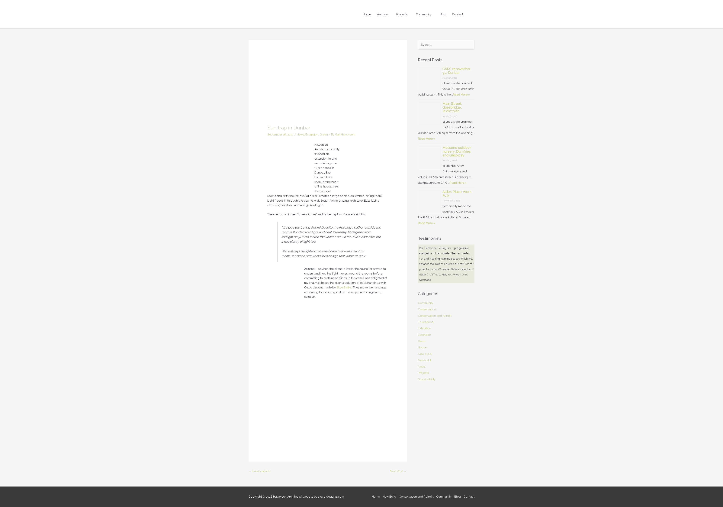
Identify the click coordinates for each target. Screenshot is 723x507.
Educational (426, 306)
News (300, 134)
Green (324, 134)
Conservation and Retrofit (416, 496)
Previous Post (259, 471)
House (422, 331)
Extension (311, 134)
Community (423, 14)
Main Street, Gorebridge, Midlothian (452, 107)
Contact (457, 14)
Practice (382, 14)
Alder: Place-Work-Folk (457, 193)
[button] (470, 14)
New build (425, 338)
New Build (389, 496)
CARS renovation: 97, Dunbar (456, 71)
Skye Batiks (344, 287)
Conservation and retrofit (434, 300)
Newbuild (424, 344)
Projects (401, 14)
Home (367, 14)
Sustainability (426, 363)
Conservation (427, 293)
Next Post (398, 471)
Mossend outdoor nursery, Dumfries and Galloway (456, 151)
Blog (443, 14)
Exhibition (424, 312)
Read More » (461, 94)
